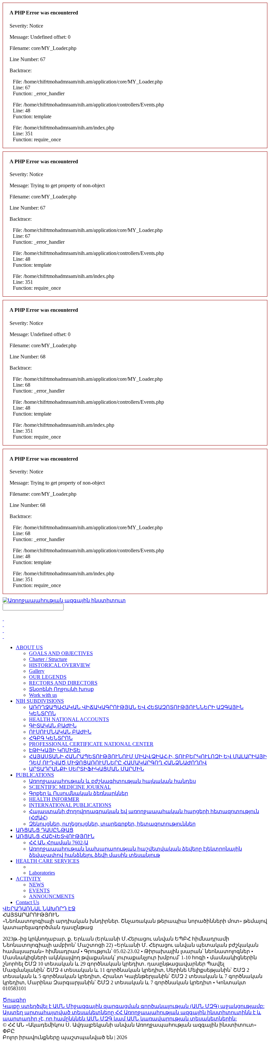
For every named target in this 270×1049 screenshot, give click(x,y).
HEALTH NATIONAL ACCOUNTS (69, 719)
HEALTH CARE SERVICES (47, 861)
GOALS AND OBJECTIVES (61, 653)
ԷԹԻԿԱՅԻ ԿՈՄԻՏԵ (55, 750)
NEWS (36, 884)
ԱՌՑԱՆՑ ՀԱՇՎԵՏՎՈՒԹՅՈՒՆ (55, 836)
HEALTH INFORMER (54, 799)
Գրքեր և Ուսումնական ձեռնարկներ (78, 793)
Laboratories (42, 873)
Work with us (43, 695)
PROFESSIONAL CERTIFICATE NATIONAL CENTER (91, 744)
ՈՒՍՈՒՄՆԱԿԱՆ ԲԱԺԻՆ (60, 732)
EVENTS (39, 890)
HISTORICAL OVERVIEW (59, 665)
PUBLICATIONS (35, 775)
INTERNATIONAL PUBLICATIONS (70, 805)
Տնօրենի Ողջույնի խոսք (61, 689)
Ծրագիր (14, 1000)
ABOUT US (29, 647)
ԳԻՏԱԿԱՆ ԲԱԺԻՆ (53, 725)
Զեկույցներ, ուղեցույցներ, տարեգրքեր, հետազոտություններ (112, 824)
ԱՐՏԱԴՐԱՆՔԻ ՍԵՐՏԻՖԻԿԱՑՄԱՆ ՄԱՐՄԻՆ (86, 769)
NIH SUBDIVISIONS (40, 701)
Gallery (36, 671)
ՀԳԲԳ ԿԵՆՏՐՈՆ (51, 738)
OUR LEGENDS (48, 677)
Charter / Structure (48, 659)
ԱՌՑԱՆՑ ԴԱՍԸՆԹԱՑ (44, 830)
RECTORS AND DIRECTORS (63, 683)
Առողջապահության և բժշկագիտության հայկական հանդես (112, 781)
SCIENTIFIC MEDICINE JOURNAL (70, 787)
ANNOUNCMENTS (51, 896)
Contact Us (27, 902)
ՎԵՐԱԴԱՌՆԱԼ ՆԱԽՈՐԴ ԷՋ (39, 908)
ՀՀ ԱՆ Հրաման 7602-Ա (58, 842)
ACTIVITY (28, 878)
